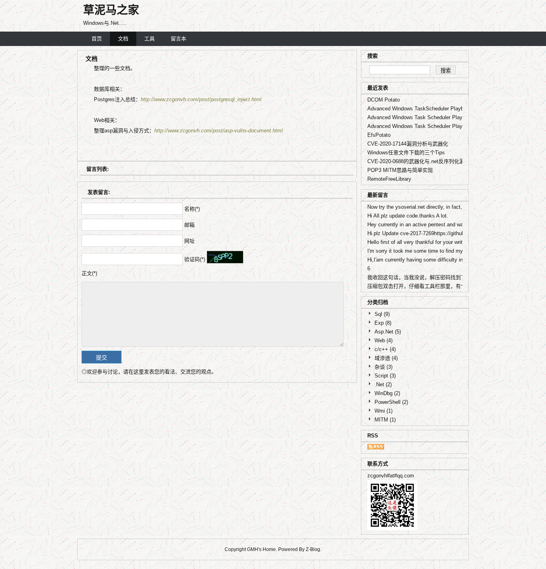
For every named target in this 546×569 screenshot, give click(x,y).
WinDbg (387, 393)
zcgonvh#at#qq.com (390, 476)
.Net (383, 384)
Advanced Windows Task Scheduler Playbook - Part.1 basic (436, 126)
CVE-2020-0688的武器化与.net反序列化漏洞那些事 (426, 161)
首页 (97, 39)
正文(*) (89, 273)
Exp (383, 323)
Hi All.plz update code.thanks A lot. (407, 216)
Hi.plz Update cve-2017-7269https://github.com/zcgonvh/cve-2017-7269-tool (455, 233)
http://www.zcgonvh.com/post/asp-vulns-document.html (218, 131)
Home (269, 549)
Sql (382, 314)
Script (385, 376)
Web (384, 340)
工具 (149, 39)
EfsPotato (379, 135)
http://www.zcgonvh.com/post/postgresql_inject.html (201, 99)
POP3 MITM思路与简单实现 (400, 170)
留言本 (178, 39)
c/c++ (385, 349)
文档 (123, 39)
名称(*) (192, 209)
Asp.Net (388, 332)
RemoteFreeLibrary (389, 179)
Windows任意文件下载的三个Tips (406, 153)
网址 (189, 241)
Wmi (384, 411)
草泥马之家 (111, 10)
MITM (385, 420)
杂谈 (384, 367)
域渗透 (386, 358)
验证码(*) (194, 259)
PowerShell (391, 402)
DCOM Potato (383, 100)
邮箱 (189, 225)
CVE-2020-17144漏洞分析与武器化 (407, 144)
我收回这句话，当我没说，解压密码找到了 (416, 277)
